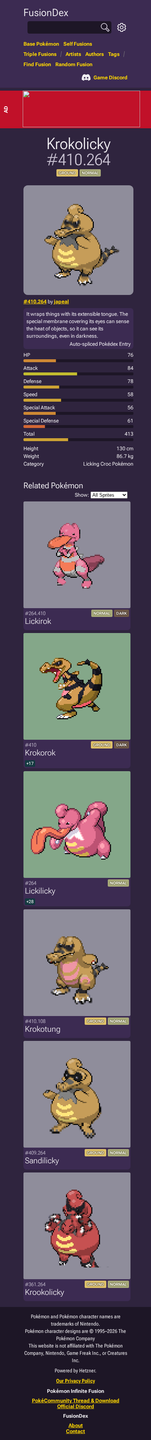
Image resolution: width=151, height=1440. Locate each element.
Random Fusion (73, 64)
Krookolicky (44, 1292)
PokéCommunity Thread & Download (75, 1400)
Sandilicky (42, 1160)
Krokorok (40, 752)
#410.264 (35, 301)
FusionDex (45, 13)
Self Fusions (77, 44)
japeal (61, 301)
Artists (73, 54)
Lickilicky (40, 890)
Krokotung (42, 1029)
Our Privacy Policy (75, 1381)
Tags (113, 54)
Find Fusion (37, 64)
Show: (82, 495)
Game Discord (110, 77)
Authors (94, 54)
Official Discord (75, 1406)
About (76, 1425)
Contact (75, 1431)
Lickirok (38, 621)
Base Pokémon (41, 44)
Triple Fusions (39, 54)
